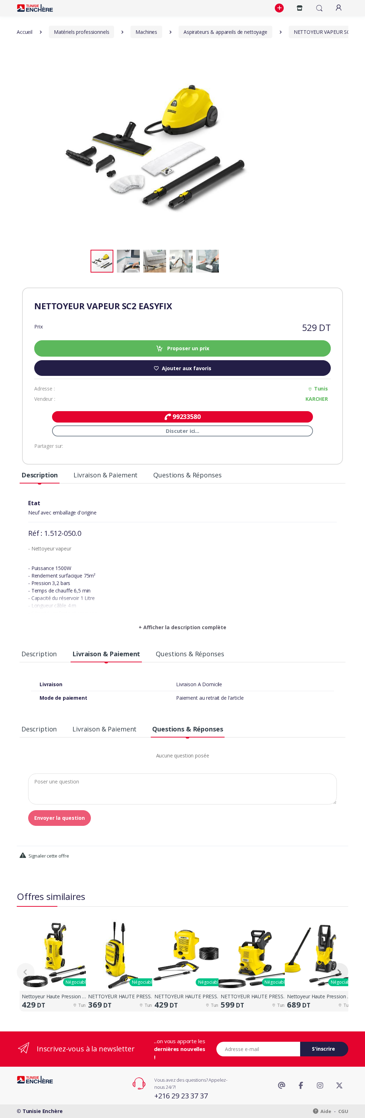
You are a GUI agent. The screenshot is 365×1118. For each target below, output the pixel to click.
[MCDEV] (35, 8)
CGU (343, 1111)
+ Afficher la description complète (182, 627)
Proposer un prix (187, 348)
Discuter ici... (182, 430)
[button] (280, 8)
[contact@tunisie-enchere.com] (282, 1085)
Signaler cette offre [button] (48, 856)
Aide (325, 1111)
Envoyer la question (59, 817)
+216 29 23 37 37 (181, 1096)
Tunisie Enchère (42, 1111)
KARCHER (316, 398)
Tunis (321, 388)
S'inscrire (323, 1048)
